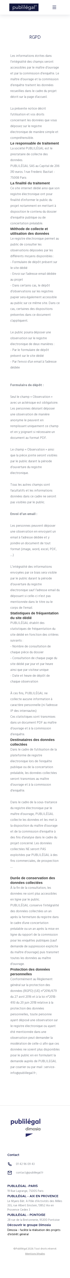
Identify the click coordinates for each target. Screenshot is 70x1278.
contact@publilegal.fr (29, 1173)
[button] (54, 7)
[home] (23, 7)
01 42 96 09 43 (25, 1164)
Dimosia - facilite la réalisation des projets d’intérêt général (33, 1232)
